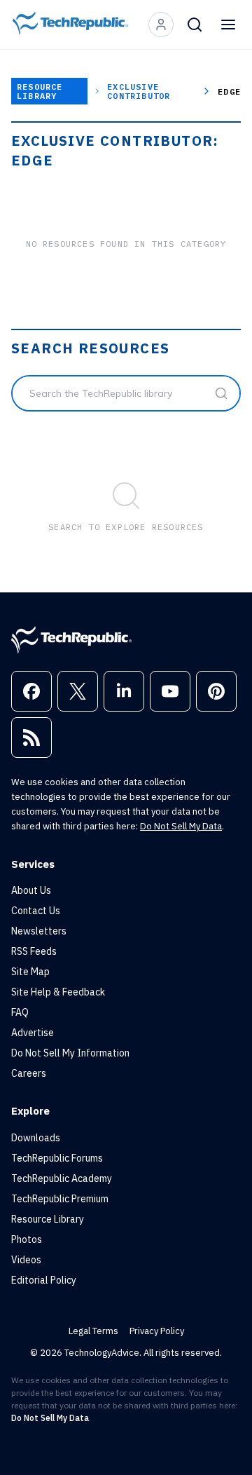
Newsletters (38, 931)
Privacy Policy (157, 1331)
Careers (28, 1073)
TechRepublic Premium (59, 1198)
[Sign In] (161, 24)
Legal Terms (93, 1331)
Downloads (35, 1137)
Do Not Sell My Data (181, 826)
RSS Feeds (34, 951)
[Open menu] (228, 24)
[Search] (194, 24)
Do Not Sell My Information (70, 1053)
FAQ (20, 1012)
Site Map (30, 971)
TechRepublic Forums (57, 1158)
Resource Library (40, 91)
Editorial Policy (43, 1280)
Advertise (32, 1032)
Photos (26, 1239)
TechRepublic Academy (61, 1178)
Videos (26, 1259)
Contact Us (35, 910)
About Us (31, 890)
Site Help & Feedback (58, 992)
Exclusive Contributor (138, 91)
